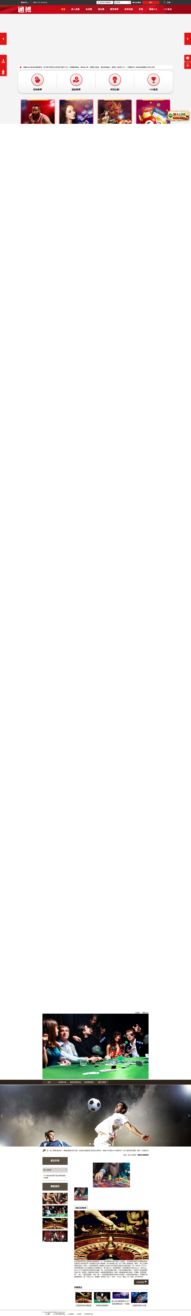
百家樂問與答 (89, 1082)
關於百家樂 (102, 1082)
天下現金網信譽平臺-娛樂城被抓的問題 (55, 1177)
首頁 (49, 1082)
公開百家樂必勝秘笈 (84, 1305)
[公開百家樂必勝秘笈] (83, 1297)
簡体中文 (145, 1013)
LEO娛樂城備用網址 (59, 1314)
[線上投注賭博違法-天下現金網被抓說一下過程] (121, 1295)
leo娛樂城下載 (88, 1314)
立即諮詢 (140, 1282)
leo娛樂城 (71, 1314)
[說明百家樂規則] (102, 1297)
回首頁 (137, 1013)
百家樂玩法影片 (95, 1263)
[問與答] (55, 1236)
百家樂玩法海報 (94, 1270)
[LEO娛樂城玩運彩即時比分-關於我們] (95, 1046)
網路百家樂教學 (80, 1208)
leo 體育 (47, 1314)
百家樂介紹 (62, 1082)
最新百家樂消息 (75, 1082)
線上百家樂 (132, 1155)
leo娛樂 (79, 1314)
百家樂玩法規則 (122, 1266)
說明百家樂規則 (102, 1305)
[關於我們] (55, 1198)
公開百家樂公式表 (139, 1305)
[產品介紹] (55, 1211)
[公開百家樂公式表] (139, 1297)
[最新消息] (55, 1223)
